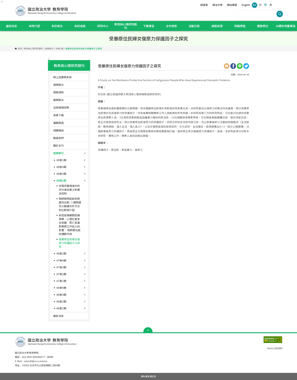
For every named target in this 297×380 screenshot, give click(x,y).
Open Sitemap (148, 330)
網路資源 (217, 26)
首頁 (20, 49)
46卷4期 (61, 288)
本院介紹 (34, 26)
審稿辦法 (58, 100)
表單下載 (58, 115)
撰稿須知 (58, 92)
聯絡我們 (58, 138)
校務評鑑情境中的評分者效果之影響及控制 (69, 189)
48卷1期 (59, 49)
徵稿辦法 (58, 85)
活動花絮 (194, 26)
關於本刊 (58, 145)
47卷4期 (61, 260)
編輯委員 (58, 123)
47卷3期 (61, 267)
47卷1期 (61, 281)
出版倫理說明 (61, 107)
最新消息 (11, 26)
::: (2, 1)
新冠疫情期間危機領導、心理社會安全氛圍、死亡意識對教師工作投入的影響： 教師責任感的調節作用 (69, 224)
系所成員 (80, 26)
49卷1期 (61, 160)
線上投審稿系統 (62, 77)
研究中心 (102, 26)
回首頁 (204, 5)
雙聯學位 (262, 26)
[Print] (227, 66)
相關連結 (58, 130)
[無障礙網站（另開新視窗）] (266, 341)
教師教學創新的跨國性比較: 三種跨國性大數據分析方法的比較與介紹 (70, 204)
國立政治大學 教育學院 (18, 6)
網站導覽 (232, 5)
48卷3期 (61, 174)
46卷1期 (61, 308)
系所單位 (57, 26)
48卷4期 (61, 167)
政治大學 (217, 5)
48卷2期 (61, 253)
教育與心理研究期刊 (125, 26)
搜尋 (279, 14)
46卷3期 (61, 295)
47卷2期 (61, 274)
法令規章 (171, 26)
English (246, 5)
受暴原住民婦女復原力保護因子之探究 (69, 243)
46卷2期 (61, 301)
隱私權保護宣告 (148, 376)
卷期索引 (49, 49)
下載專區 (148, 26)
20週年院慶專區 (285, 26)
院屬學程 (239, 26)
